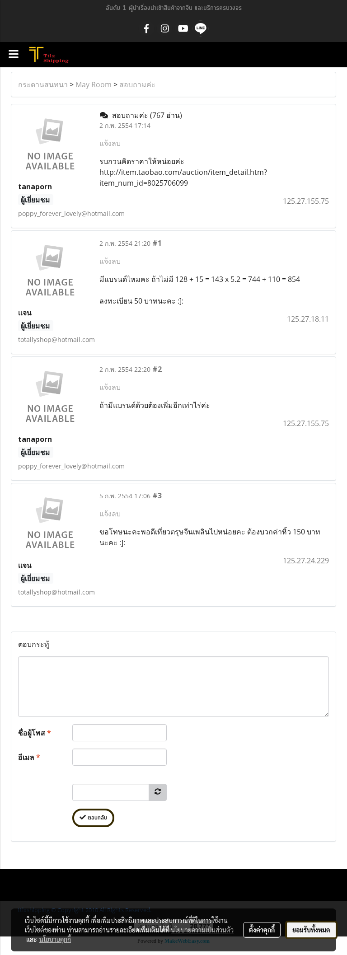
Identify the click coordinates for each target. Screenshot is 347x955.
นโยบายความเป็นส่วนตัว (202, 930)
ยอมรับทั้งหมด (311, 930)
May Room (93, 84)
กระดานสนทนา (43, 84)
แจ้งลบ (110, 143)
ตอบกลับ (96, 818)
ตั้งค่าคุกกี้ (262, 930)
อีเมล (29, 757)
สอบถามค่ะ (137, 84)
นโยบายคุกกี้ (55, 939)
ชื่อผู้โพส (34, 733)
